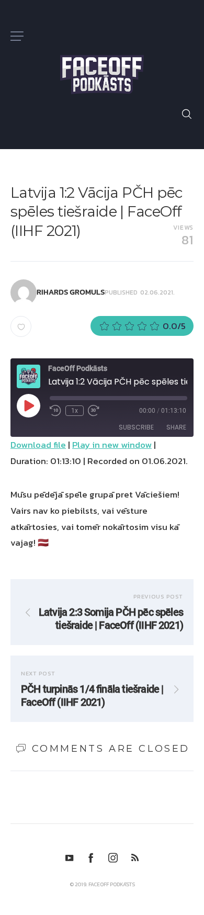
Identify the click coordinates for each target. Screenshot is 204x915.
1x (74, 410)
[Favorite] (20, 326)
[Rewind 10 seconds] (55, 410)
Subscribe (136, 427)
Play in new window (112, 444)
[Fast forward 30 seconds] (93, 410)
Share (176, 427)
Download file (38, 444)
